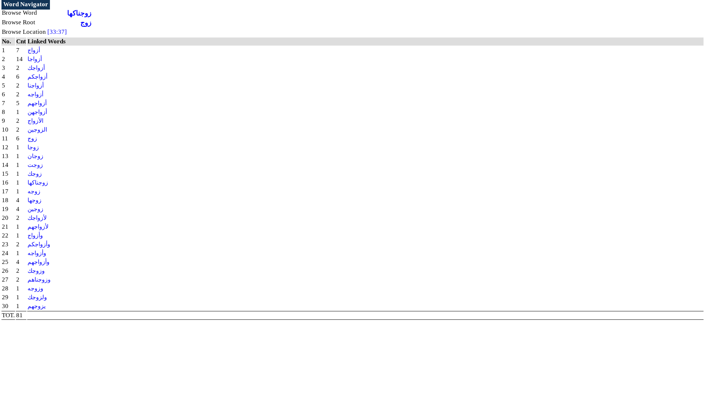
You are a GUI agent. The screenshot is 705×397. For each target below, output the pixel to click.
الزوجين (37, 129)
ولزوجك (37, 297)
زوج (85, 22)
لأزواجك (37, 218)
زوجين (35, 209)
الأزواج (35, 121)
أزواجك (36, 68)
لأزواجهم (38, 226)
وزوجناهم (39, 279)
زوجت (35, 165)
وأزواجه (37, 253)
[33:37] (57, 31)
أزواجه (35, 94)
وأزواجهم (39, 262)
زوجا (33, 147)
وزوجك (36, 271)
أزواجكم (37, 77)
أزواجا (35, 59)
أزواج (34, 50)
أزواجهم (37, 103)
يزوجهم (37, 306)
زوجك (35, 174)
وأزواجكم (39, 244)
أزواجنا (36, 85)
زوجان (35, 156)
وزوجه (35, 288)
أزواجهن (37, 112)
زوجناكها (79, 13)
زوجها (34, 200)
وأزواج (35, 235)
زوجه (34, 191)
